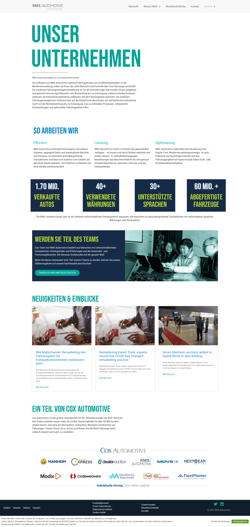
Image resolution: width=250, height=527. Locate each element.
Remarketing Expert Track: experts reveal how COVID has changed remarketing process (123, 356)
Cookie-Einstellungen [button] (220, 521)
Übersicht (133, 6)
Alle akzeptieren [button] (240, 521)
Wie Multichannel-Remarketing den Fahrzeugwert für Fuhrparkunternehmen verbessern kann (61, 357)
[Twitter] (215, 504)
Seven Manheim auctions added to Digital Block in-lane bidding (187, 354)
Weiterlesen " (42, 387)
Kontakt (195, 6)
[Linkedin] (222, 504)
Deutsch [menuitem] (17, 508)
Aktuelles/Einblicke (176, 6)
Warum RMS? (151, 6)
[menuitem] (209, 6)
